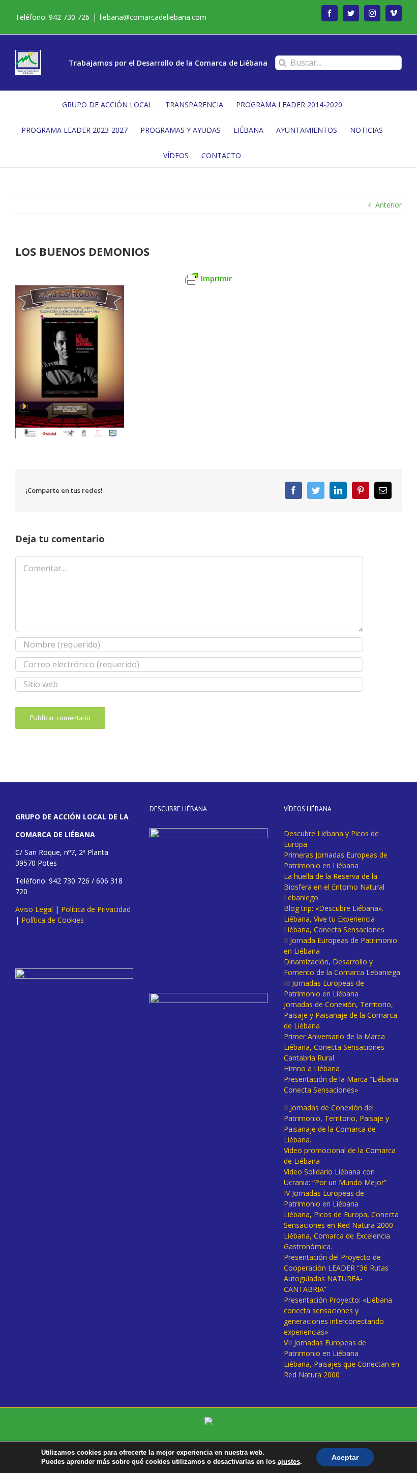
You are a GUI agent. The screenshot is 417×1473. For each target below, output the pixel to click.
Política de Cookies (52, 920)
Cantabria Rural (309, 1058)
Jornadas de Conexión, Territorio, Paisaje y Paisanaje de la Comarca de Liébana (340, 1014)
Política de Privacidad (96, 909)
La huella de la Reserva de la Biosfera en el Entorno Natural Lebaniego (334, 886)
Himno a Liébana (312, 1068)
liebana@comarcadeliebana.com (153, 17)
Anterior (388, 205)
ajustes (289, 1461)
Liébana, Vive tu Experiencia (329, 919)
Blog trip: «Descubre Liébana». (333, 908)
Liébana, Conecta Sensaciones (334, 929)
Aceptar (345, 1457)
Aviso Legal (34, 909)
